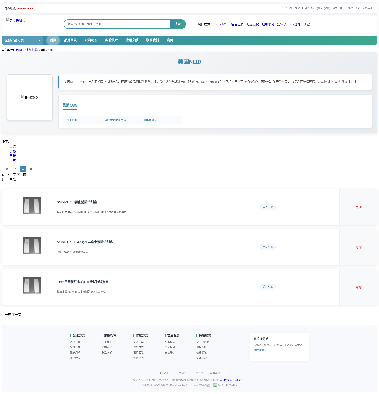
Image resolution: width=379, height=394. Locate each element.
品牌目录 (70, 40)
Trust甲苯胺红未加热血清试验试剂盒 (83, 282)
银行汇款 (138, 352)
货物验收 (75, 357)
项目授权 (201, 347)
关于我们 (107, 341)
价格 (12, 151)
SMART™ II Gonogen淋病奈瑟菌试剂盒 (85, 242)
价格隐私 (201, 352)
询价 (170, 40)
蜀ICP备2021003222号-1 (233, 380)
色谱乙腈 (237, 24)
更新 (12, 156)
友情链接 (215, 373)
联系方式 (107, 352)
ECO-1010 (221, 24)
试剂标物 (31, 50)
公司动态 (91, 40)
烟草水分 (268, 24)
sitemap (198, 372)
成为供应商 (202, 341)
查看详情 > (260, 349)
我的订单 (337, 8)
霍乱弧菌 (151, 119)
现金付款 (138, 347)
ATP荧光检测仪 (116, 119)
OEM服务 (201, 357)
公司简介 (181, 373)
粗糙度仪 (252, 24)
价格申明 (138, 357)
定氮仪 (282, 24)
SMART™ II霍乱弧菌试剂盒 (77, 202)
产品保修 (170, 347)
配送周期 (75, 352)
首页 (53, 40)
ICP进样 (295, 24)
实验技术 (111, 40)
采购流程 (107, 347)
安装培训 (170, 352)
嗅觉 (306, 24)
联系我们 (152, 40)
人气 (12, 160)
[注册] (327, 8)
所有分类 (72, 119)
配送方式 (75, 347)
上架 (12, 146)
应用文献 (132, 40)
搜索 (178, 24)
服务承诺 (170, 341)
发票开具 (138, 341)
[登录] (320, 8)
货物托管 (75, 341)
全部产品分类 (14, 40)
